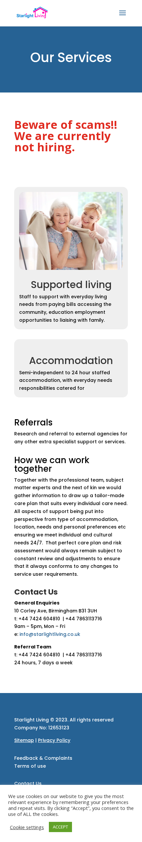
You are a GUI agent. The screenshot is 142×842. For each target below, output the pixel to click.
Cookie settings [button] (27, 827)
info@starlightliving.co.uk (49, 634)
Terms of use (30, 766)
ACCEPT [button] (60, 827)
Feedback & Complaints (43, 758)
